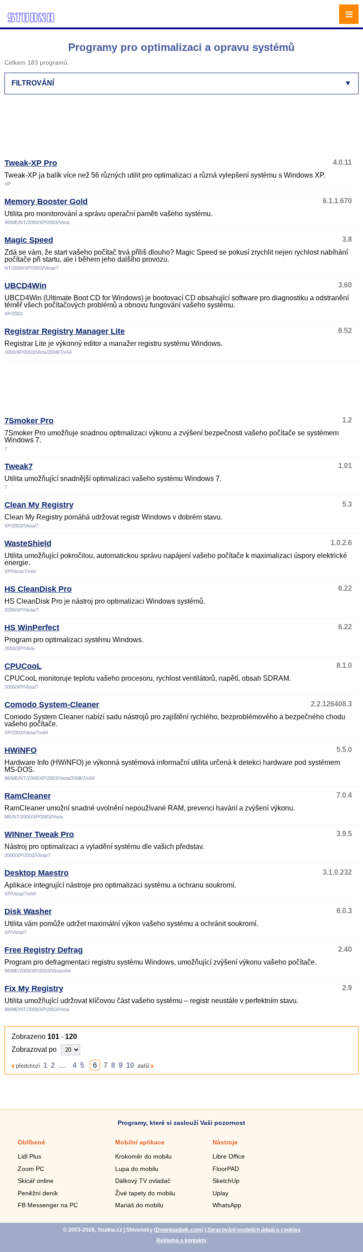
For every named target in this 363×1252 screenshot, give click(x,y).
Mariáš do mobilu (139, 1205)
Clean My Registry (38, 504)
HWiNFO (20, 750)
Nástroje (225, 1142)
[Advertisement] (179, 130)
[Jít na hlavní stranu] (31, 21)
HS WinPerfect (31, 627)
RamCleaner (27, 795)
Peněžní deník (38, 1193)
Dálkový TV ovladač (142, 1180)
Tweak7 (18, 466)
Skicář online (36, 1180)
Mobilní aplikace (140, 1142)
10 (130, 1065)
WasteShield (27, 543)
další (143, 1066)
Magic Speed (28, 240)
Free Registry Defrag (43, 950)
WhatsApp (226, 1205)
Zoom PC (31, 1168)
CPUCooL (23, 666)
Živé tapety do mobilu (145, 1193)
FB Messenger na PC (48, 1205)
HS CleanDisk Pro (38, 589)
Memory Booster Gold (46, 201)
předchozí (28, 1066)
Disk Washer (28, 911)
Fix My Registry (33, 988)
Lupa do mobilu (136, 1168)
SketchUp (225, 1180)
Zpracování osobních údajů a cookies (254, 1230)
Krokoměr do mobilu (143, 1156)
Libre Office (228, 1156)
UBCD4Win (25, 285)
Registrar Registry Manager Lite (64, 331)
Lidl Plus (29, 1156)
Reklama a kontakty (181, 1240)
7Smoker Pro (29, 420)
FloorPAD (225, 1168)
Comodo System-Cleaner (51, 704)
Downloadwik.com (178, 1230)
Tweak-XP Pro (30, 163)
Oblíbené (31, 1142)
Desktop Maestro (36, 872)
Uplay (220, 1193)
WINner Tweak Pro (39, 834)
